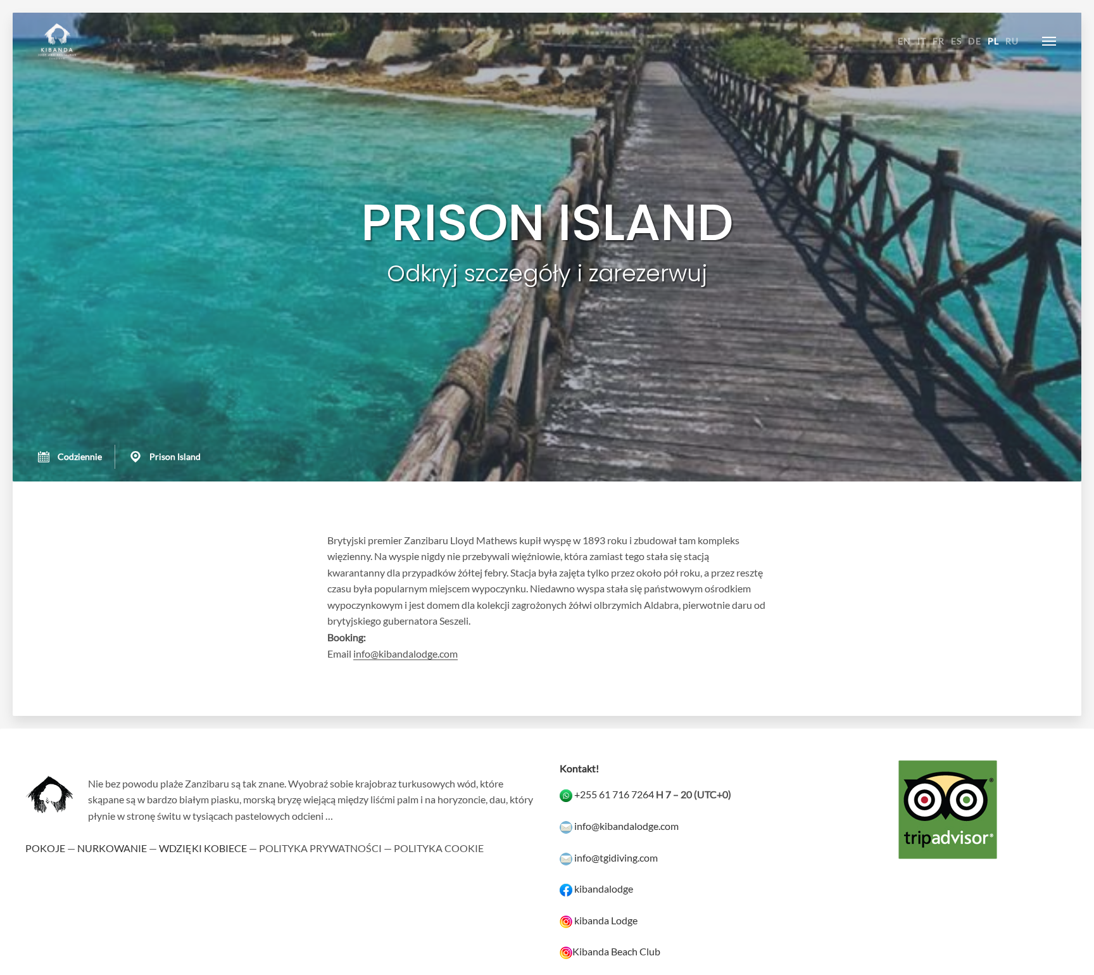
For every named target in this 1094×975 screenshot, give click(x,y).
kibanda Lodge (606, 920)
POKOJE (45, 848)
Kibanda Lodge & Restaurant (57, 41)
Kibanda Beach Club (616, 951)
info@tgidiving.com (616, 857)
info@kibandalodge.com (405, 653)
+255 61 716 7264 (614, 794)
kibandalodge (603, 889)
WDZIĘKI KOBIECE (203, 848)
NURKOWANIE (112, 848)
